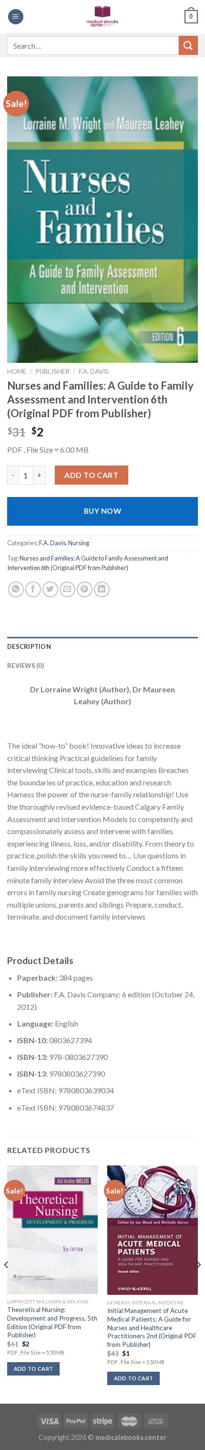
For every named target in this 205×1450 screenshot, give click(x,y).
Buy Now (102, 511)
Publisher (52, 371)
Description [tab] (29, 646)
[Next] (198, 1283)
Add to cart (91, 474)
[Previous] (6, 1283)
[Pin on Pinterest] (84, 589)
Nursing (78, 543)
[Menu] (15, 17)
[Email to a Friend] (67, 589)
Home (16, 371)
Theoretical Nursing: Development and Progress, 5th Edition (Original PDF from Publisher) (52, 1322)
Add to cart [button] (33, 1368)
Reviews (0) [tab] (25, 665)
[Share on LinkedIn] (102, 589)
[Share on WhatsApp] (16, 589)
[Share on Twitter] (50, 589)
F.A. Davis (94, 371)
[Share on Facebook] (33, 589)
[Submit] (188, 45)
